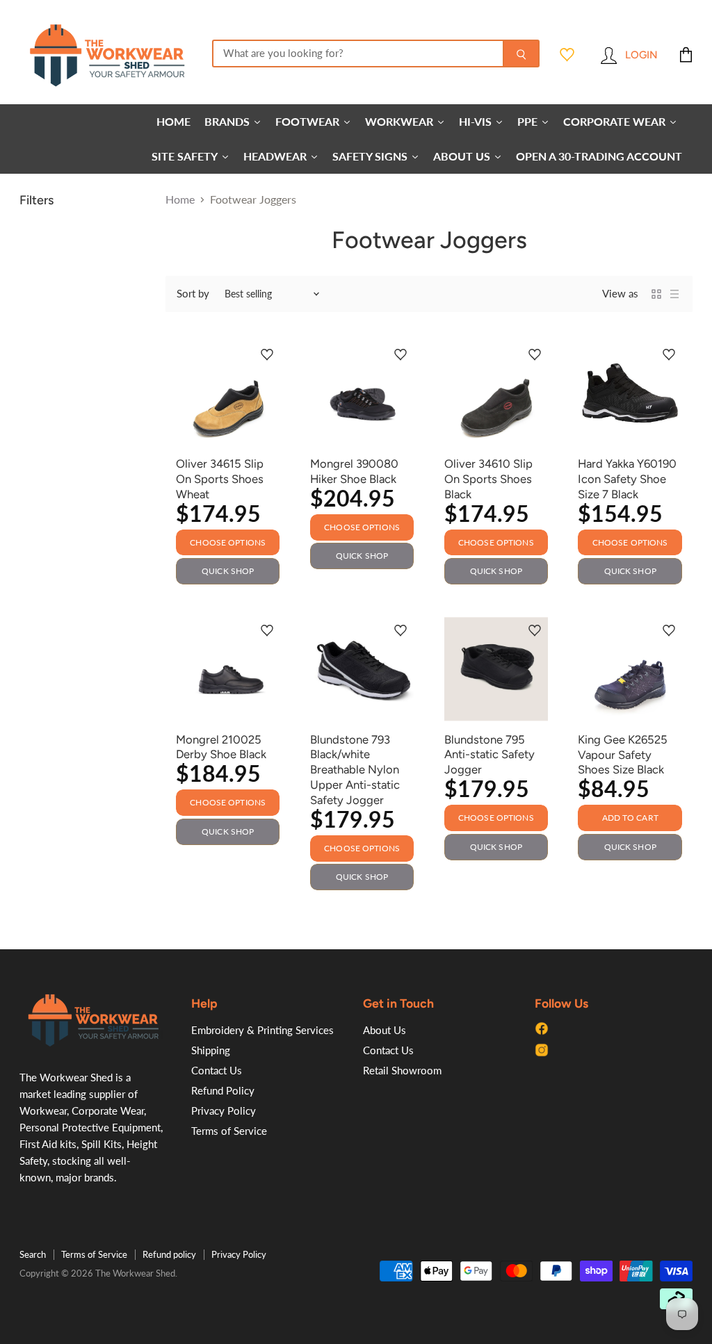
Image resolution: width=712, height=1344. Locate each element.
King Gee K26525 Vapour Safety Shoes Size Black (623, 754)
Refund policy (169, 1254)
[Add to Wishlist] (267, 355)
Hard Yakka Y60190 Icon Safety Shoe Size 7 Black (627, 479)
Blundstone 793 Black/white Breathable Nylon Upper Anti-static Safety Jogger (355, 769)
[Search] (521, 53)
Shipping (210, 1050)
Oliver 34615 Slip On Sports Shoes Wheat (220, 479)
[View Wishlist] (567, 55)
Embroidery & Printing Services (262, 1030)
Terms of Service (229, 1130)
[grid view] (656, 294)
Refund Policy (222, 1090)
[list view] (674, 294)
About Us (384, 1030)
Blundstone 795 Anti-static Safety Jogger (489, 754)
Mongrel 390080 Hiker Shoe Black (354, 471)
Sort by (193, 294)
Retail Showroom (402, 1070)
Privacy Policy (223, 1110)
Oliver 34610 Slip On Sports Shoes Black (488, 479)
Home (180, 199)
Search (32, 1254)
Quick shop (228, 571)
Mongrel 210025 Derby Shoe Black (221, 747)
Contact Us (216, 1070)
